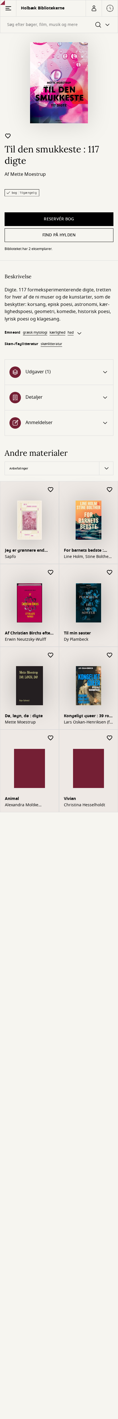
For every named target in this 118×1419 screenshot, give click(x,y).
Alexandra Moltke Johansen (21, 805)
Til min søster (77, 633)
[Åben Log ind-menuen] (94, 8)
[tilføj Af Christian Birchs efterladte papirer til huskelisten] (50, 573)
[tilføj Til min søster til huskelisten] (109, 573)
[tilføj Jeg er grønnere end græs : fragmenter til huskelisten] (50, 490)
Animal (12, 799)
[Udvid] (79, 333)
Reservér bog (59, 219)
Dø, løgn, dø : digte (24, 716)
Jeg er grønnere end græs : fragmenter (24, 551)
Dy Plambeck (76, 639)
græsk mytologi (35, 332)
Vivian (70, 799)
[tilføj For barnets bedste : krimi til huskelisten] (109, 490)
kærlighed (57, 332)
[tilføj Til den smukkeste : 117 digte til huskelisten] (8, 135)
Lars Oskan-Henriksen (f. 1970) (87, 722)
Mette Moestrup (28, 174)
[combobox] (59, 25)
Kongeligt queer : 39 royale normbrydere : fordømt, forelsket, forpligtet (88, 716)
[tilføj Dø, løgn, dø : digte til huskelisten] (50, 655)
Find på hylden (59, 235)
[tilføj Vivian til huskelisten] (109, 738)
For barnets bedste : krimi (84, 551)
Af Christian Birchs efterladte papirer (29, 633)
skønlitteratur (51, 343)
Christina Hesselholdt (84, 805)
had (71, 332)
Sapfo (10, 557)
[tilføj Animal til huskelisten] (50, 738)
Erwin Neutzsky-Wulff (25, 639)
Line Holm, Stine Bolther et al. (87, 557)
